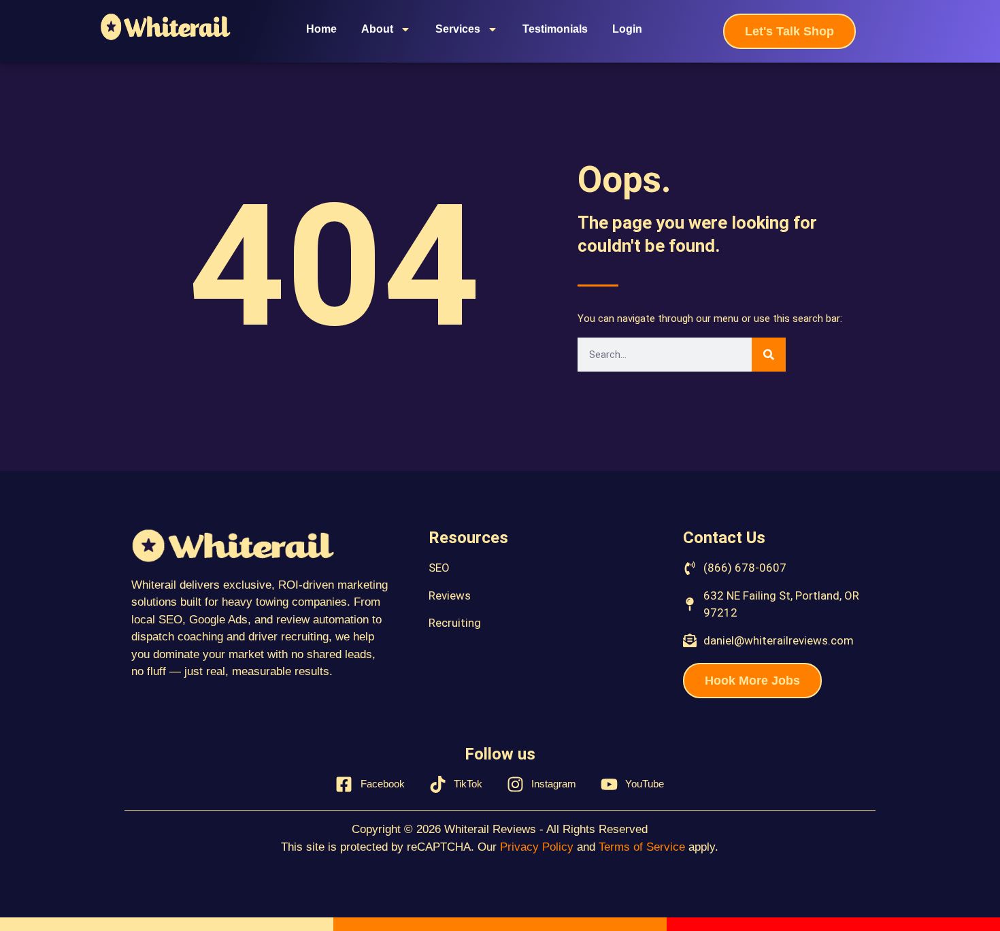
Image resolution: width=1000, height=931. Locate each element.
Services (457, 29)
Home (321, 29)
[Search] (769, 355)
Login (627, 29)
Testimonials (555, 29)
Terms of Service (642, 846)
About (377, 29)
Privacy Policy (536, 846)
